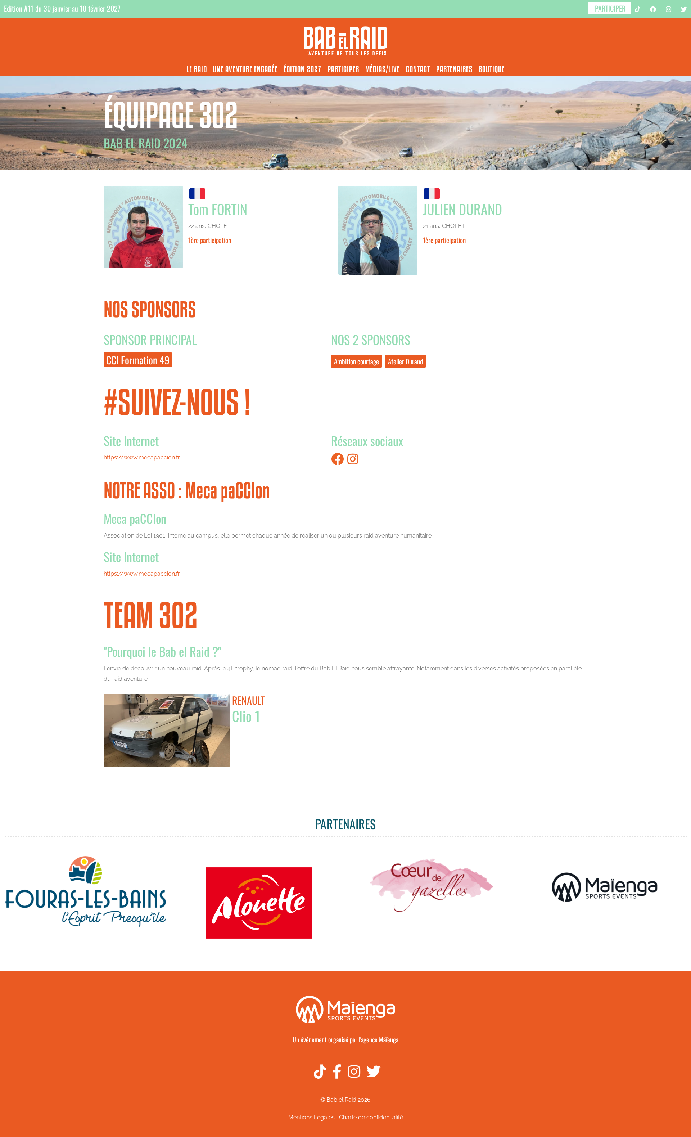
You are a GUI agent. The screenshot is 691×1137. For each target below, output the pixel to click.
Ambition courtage (356, 361)
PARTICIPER (610, 8)
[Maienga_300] (345, 987)
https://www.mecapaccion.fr (142, 457)
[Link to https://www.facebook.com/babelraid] (334, 1071)
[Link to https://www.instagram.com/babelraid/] (351, 1071)
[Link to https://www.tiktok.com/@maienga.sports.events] (317, 1071)
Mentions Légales (311, 1117)
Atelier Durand (405, 361)
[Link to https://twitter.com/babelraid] (370, 1071)
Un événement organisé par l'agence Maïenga (345, 1039)
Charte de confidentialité (371, 1117)
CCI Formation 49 (138, 359)
